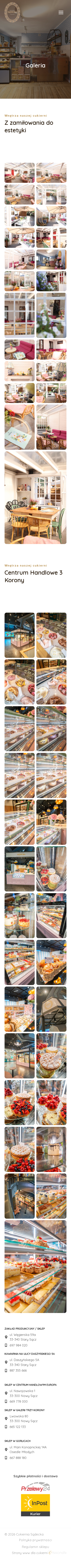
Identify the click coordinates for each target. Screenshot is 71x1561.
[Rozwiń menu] (63, 12)
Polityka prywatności (35, 1540)
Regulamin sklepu (35, 1547)
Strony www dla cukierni (30, 1553)
